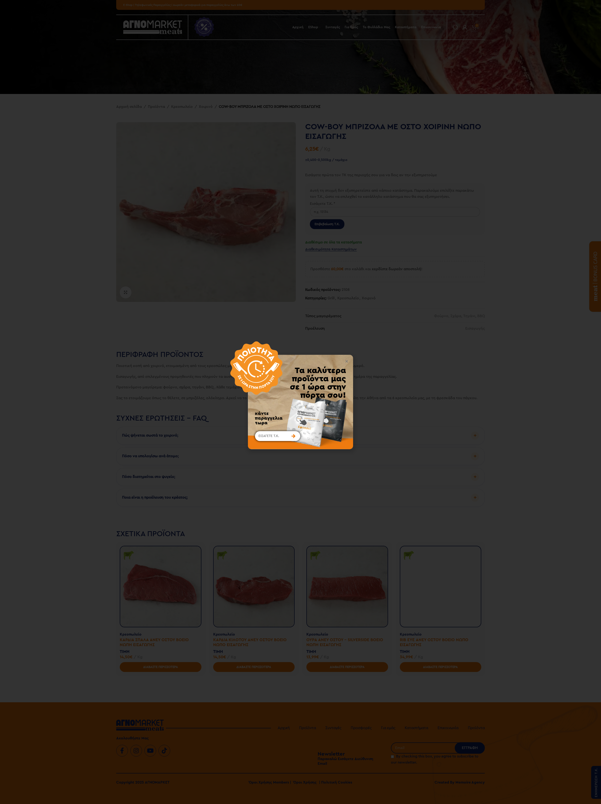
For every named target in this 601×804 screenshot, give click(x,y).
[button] (346, 361)
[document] (300, 402)
